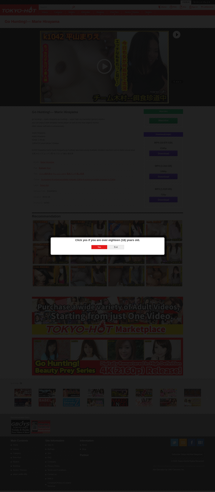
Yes (99, 247)
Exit (116, 247)
